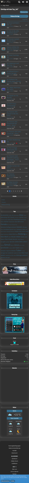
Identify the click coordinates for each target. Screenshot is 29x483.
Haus (23, 229)
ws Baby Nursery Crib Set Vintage (12, 183)
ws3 (8, 257)
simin (17, 242)
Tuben (18, 250)
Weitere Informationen (5, 481)
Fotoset (13, 224)
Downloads (23, 219)
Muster (13, 237)
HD (26, 229)
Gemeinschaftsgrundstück (8, 227)
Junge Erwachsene (5, 234)
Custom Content (4, 219)
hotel (20, 231)
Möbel (18, 237)
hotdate (17, 231)
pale (26, 237)
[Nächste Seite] (21, 191)
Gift (23, 227)
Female (4, 224)
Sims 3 (12, 245)
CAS (8, 217)
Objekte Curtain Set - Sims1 (13, 167)
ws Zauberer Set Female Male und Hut (14, 80)
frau (16, 224)
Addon (10, 215)
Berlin (14, 341)
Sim (13, 242)
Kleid (17, 234)
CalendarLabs (14, 401)
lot (26, 234)
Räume (22, 239)
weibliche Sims (10, 255)
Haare (15, 229)
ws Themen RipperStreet (11, 175)
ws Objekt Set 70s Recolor (12, 96)
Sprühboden (5, 248)
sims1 (25, 242)
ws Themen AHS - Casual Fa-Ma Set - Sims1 (13, 113)
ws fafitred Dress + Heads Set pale (13, 72)
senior (7, 242)
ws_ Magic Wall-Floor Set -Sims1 (13, 88)
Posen (11, 239)
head (2, 231)
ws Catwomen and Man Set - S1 (13, 64)
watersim (10, 253)
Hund (27, 231)
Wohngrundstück (21, 255)
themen (13, 250)
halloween (19, 229)
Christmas (16, 217)
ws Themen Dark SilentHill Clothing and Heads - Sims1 (13, 157)
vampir (23, 250)
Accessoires (4, 215)
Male (2, 237)
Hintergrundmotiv (10, 231)
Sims (21, 242)
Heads (4, 231)
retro (19, 239)
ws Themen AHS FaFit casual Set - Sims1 (14, 132)
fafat (16, 221)
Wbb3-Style (24, 253)
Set (11, 242)
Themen (4, 202)
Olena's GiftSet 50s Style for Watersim (13, 48)
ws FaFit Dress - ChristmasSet (12, 104)
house (23, 231)
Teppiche (8, 250)
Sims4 (16, 245)
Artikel (3, 200)
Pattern (3, 239)
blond (25, 215)
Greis (2, 229)
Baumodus (16, 215)
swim (13, 248)
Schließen (12, 481)
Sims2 (2, 245)
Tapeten (21, 248)
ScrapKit (3, 242)
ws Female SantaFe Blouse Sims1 (13, 40)
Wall (6, 253)
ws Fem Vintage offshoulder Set (12, 149)
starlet (10, 248)
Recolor (15, 239)
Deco (12, 219)
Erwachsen (11, 221)
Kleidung (21, 234)
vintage (3, 253)
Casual (12, 217)
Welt (15, 255)
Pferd (6, 239)
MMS (10, 237)
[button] (27, 2)
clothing (21, 217)
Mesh (6, 237)
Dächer (6, 221)
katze (10, 234)
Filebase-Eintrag (6, 204)
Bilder (21, 215)
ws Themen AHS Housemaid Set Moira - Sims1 (12, 123)
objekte (23, 237)
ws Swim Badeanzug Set (13, 141)
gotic (26, 227)
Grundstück (6, 229)
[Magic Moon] (6, 2)
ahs (13, 215)
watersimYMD (10, 26)
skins (23, 245)
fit (7, 224)
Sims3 (7, 244)
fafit (19, 221)
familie (22, 221)
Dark (9, 219)
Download (17, 219)
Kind (14, 234)
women (3, 257)
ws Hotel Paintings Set (13, 56)
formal (10, 224)
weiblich (3, 255)
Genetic (19, 227)
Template (3, 250)
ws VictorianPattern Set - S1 (13, 24)
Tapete (17, 248)
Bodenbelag (4, 217)
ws (6, 257)
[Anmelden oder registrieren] (23, 2)
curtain (25, 217)
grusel (11, 229)
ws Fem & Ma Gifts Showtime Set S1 (13, 32)
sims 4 (20, 245)
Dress (2, 221)
